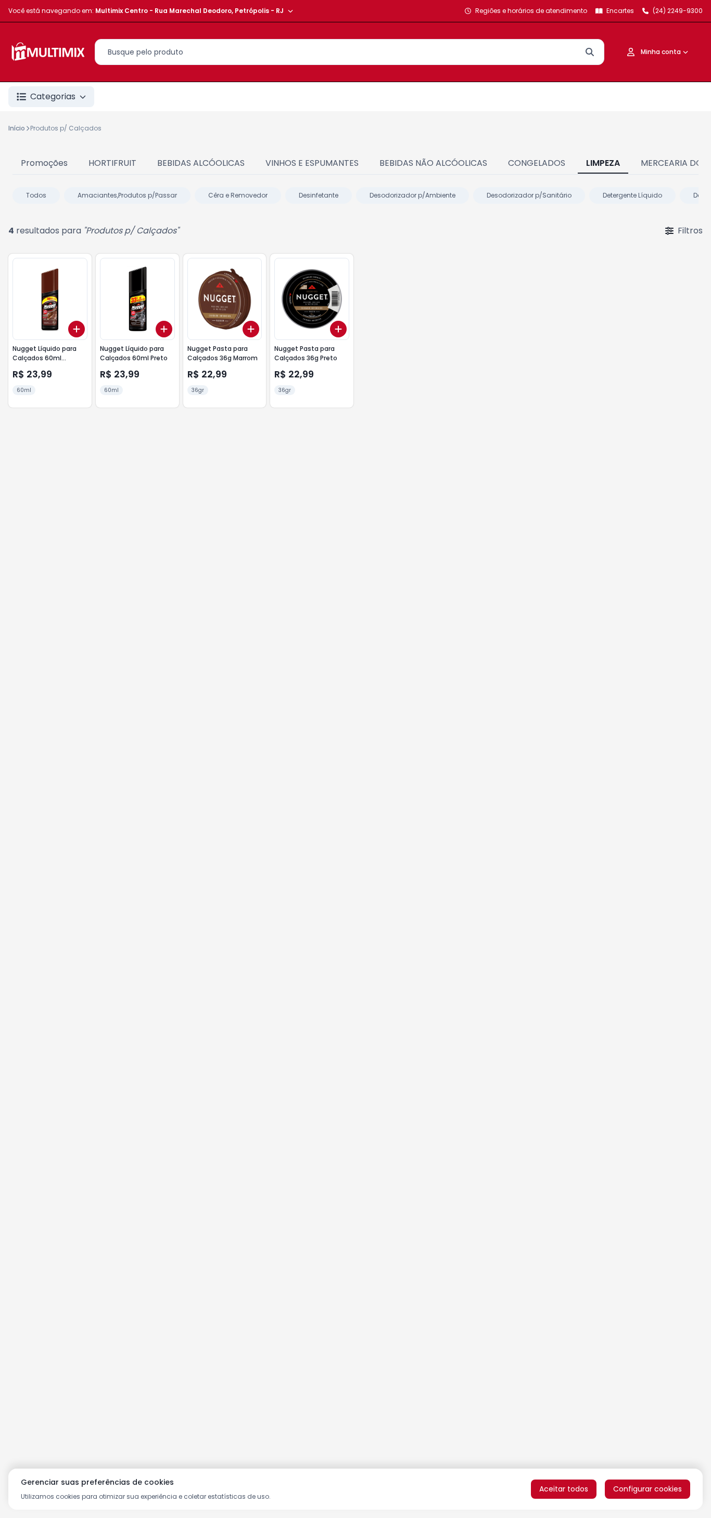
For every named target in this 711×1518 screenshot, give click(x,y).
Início (16, 128)
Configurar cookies (647, 1489)
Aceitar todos (563, 1489)
